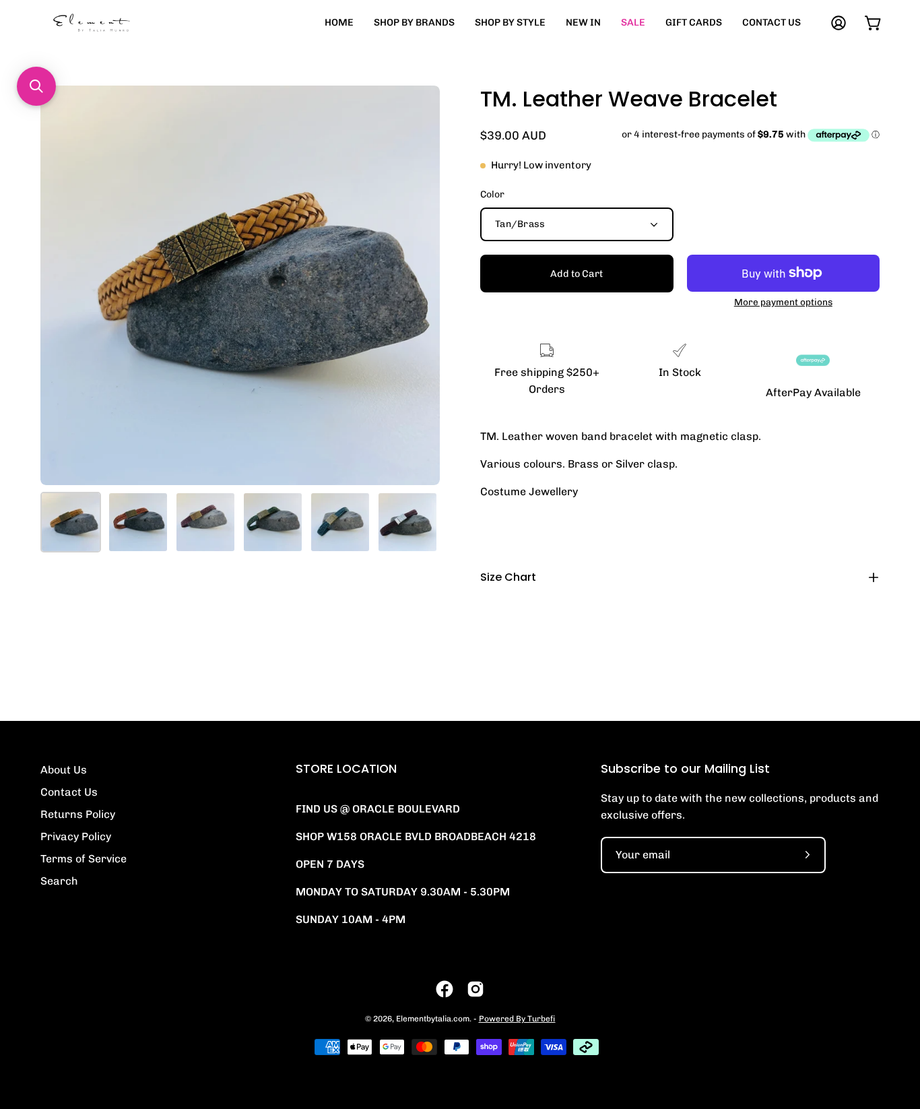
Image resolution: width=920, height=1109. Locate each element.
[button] (36, 86)
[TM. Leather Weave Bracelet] (70, 522)
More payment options (783, 301)
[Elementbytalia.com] (114, 22)
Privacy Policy (75, 836)
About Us (63, 769)
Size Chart (508, 577)
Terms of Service (83, 858)
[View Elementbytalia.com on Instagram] (475, 989)
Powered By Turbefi (517, 1018)
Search (59, 881)
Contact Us (69, 792)
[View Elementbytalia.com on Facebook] (444, 989)
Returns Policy (77, 814)
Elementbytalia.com (432, 1018)
